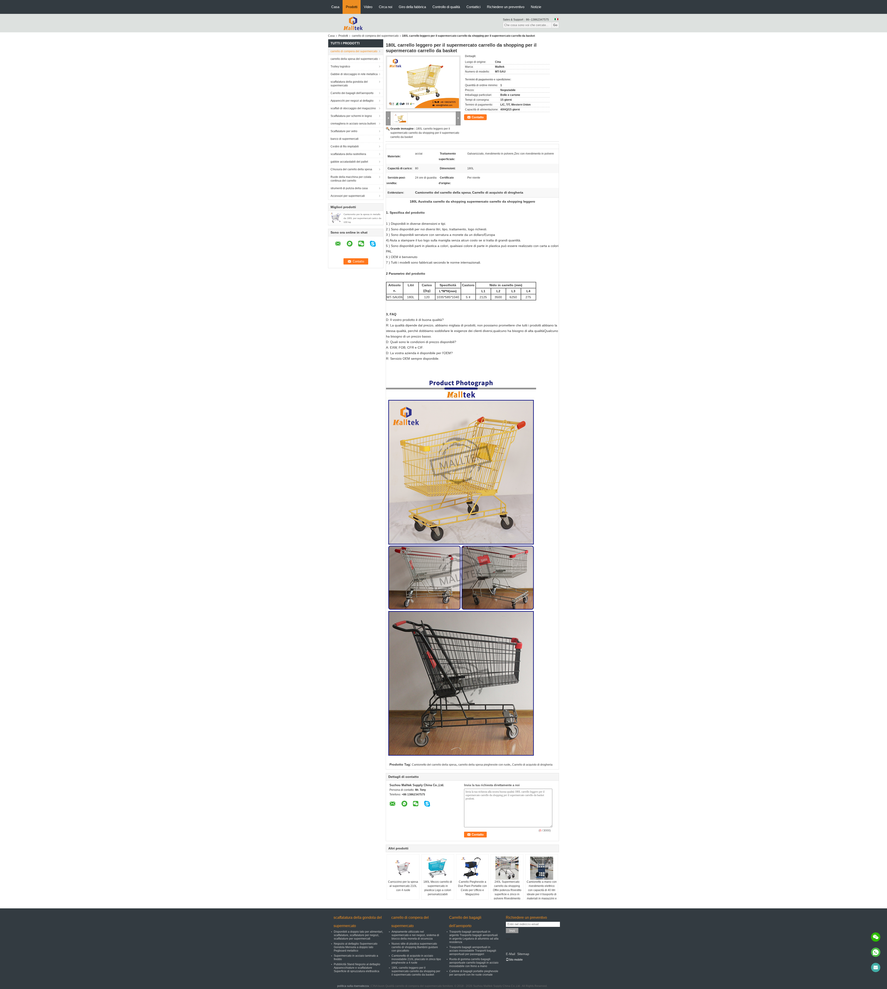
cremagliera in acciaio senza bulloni (353, 123)
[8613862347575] (875, 952)
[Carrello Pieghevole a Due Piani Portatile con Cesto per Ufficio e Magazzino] (472, 868)
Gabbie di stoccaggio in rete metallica (354, 74)
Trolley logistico (340, 66)
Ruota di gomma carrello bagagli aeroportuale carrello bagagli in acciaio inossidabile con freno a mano (473, 963)
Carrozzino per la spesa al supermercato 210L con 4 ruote (403, 886)
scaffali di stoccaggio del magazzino (353, 108)
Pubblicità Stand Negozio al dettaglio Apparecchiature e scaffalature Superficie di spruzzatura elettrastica (357, 968)
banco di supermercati (344, 138)
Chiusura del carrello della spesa (351, 169)
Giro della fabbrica (412, 7)
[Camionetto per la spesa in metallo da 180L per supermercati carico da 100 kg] (335, 217)
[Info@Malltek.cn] (875, 967)
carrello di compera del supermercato (375, 35)
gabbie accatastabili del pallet (349, 161)
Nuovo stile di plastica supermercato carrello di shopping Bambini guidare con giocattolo (415, 947)
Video (368, 7)
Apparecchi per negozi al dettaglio (352, 100)
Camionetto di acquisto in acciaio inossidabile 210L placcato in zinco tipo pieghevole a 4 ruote (416, 959)
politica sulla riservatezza (353, 986)
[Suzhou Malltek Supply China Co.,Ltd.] (353, 22)
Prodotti (351, 7)
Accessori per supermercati (348, 196)
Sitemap (523, 954)
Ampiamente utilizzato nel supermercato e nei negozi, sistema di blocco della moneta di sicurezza (415, 935)
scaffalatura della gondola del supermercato (349, 83)
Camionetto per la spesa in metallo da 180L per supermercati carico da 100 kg (362, 218)
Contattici (473, 7)
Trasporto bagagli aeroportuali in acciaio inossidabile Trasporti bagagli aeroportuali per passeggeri (472, 951)
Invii (512, 930)
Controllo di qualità (446, 7)
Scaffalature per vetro (344, 131)
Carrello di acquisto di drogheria (532, 764)
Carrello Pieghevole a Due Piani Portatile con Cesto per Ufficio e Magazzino (472, 888)
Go (555, 25)
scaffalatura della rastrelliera (348, 154)
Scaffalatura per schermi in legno (351, 116)
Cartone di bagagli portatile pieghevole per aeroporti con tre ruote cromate (473, 973)
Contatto (478, 117)
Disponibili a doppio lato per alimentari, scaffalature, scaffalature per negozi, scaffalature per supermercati (358, 935)
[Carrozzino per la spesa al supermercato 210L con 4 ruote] (403, 868)
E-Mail (510, 954)
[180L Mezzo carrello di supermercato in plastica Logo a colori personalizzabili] (438, 868)
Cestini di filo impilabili (345, 146)
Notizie (536, 7)
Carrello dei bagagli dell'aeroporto (352, 93)
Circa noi (385, 7)
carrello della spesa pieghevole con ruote (484, 764)
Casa (335, 7)
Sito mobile (516, 959)
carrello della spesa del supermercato (354, 59)
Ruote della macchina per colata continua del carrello (351, 178)
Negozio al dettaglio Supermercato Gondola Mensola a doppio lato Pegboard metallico (355, 947)
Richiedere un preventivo (505, 7)
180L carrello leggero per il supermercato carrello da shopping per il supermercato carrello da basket (424, 133)
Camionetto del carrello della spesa (434, 764)
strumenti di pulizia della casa (349, 188)
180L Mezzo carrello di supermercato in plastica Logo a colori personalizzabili (437, 888)
